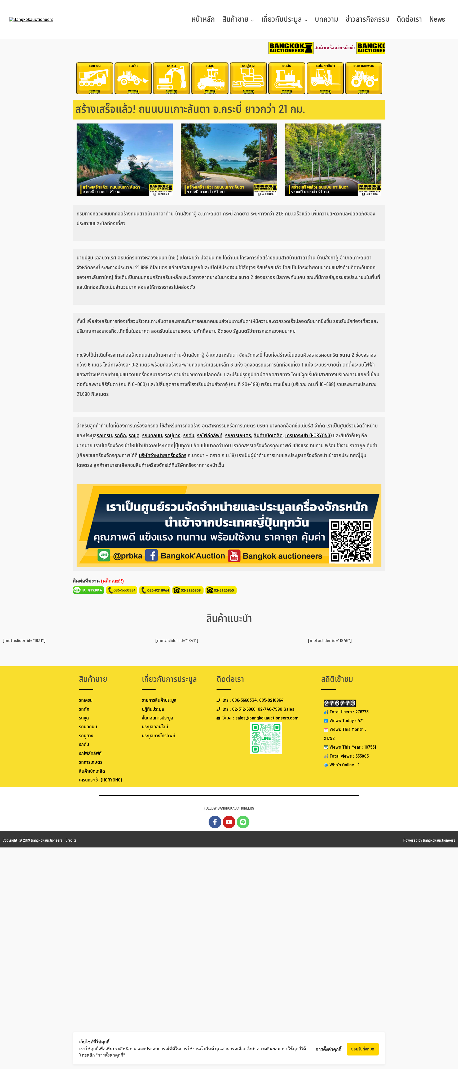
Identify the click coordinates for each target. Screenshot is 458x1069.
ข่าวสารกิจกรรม (367, 19)
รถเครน (104, 436)
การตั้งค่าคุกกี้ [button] (328, 1049)
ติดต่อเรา (409, 19)
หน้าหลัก (203, 19)
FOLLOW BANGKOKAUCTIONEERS (229, 808)
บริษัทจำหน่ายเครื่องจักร (162, 456)
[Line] (243, 822)
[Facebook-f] (215, 822)
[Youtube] (229, 822)
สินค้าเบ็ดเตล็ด (268, 436)
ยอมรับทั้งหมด (362, 1049)
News (437, 19)
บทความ (326, 19)
